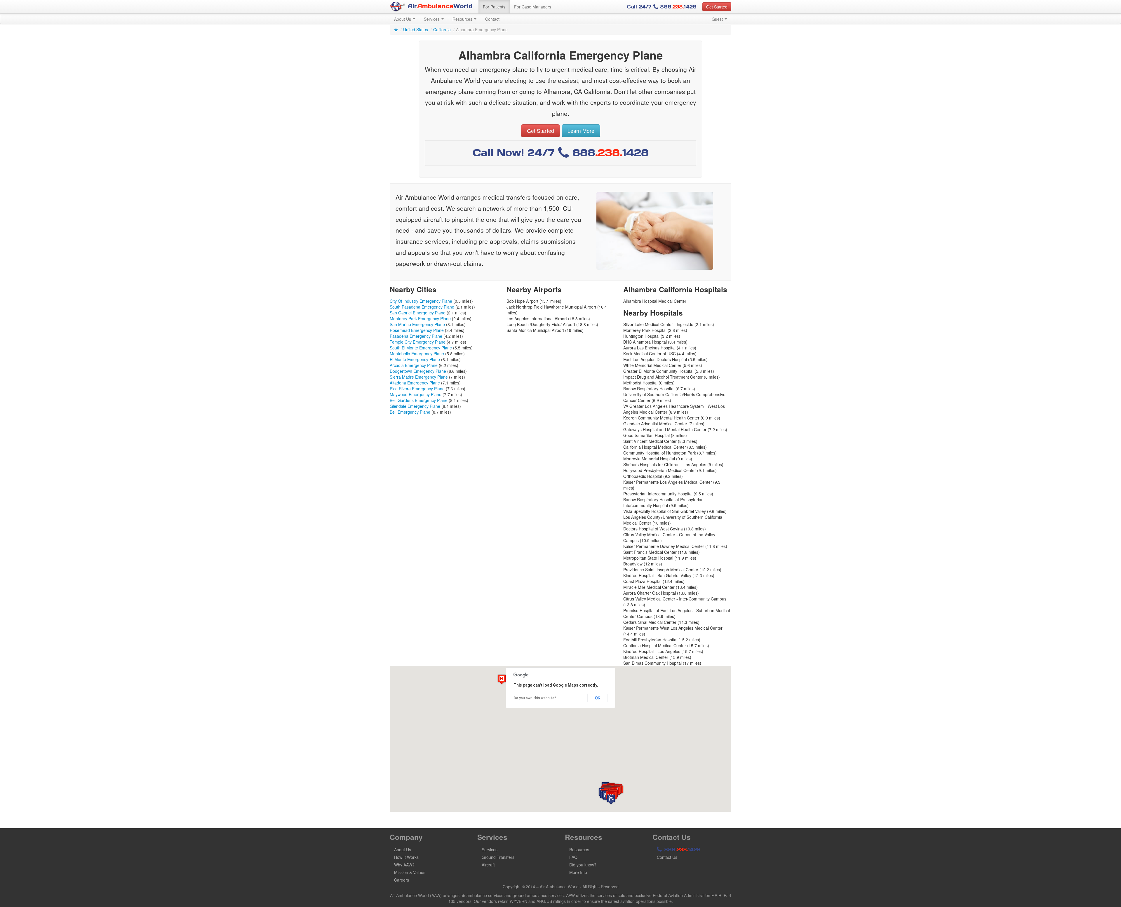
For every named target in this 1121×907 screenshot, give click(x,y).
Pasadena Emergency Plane (416, 336)
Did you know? (582, 865)
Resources (463, 19)
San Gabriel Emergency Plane (417, 313)
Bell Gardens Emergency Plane (419, 400)
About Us (403, 19)
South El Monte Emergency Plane (421, 348)
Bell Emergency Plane (410, 412)
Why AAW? (404, 865)
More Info (578, 872)
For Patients (494, 7)
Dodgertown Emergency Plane (418, 371)
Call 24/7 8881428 (662, 7)
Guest (718, 19)
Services (432, 19)
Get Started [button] (716, 7)
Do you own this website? (535, 698)
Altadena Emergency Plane (415, 383)
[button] (611, 799)
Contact (492, 19)
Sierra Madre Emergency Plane (419, 377)
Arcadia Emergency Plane (414, 365)
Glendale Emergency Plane (415, 406)
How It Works (406, 857)
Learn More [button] (581, 130)
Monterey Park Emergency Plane (420, 318)
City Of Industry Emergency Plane (421, 301)
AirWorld (439, 6)
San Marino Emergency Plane (417, 324)
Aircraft (488, 865)
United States (415, 29)
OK (597, 698)
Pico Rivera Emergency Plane (417, 388)
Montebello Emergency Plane (417, 353)
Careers (401, 880)
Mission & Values (409, 872)
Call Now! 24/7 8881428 (561, 152)
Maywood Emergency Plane (415, 394)
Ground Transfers (498, 857)
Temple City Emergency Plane (417, 342)
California (442, 29)
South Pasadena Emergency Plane (422, 307)
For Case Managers (532, 7)
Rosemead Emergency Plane (417, 330)
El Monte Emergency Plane (415, 359)
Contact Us (667, 857)
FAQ (573, 857)
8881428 (681, 849)
